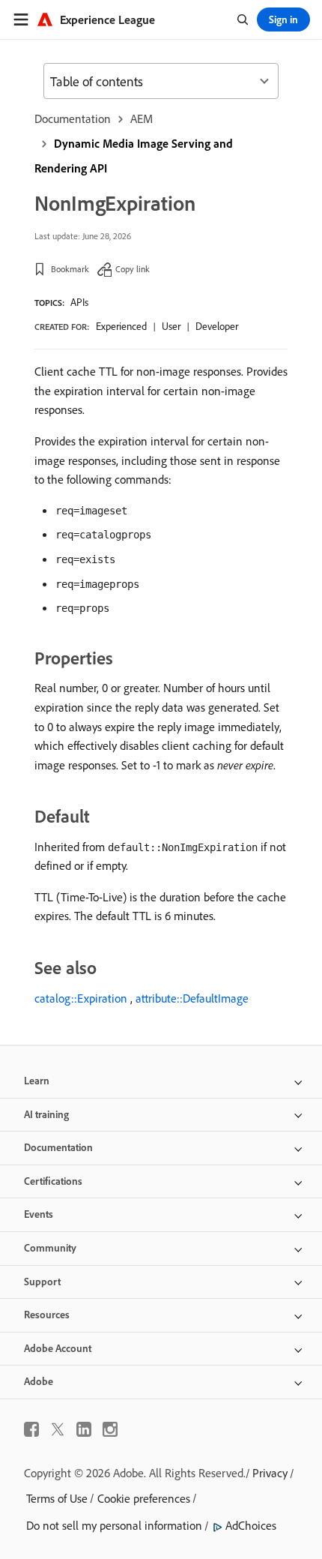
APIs (79, 302)
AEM (141, 118)
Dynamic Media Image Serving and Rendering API (133, 155)
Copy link (132, 268)
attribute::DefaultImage (192, 998)
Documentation (72, 118)
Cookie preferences (143, 1498)
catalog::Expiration (80, 998)
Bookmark (70, 268)
